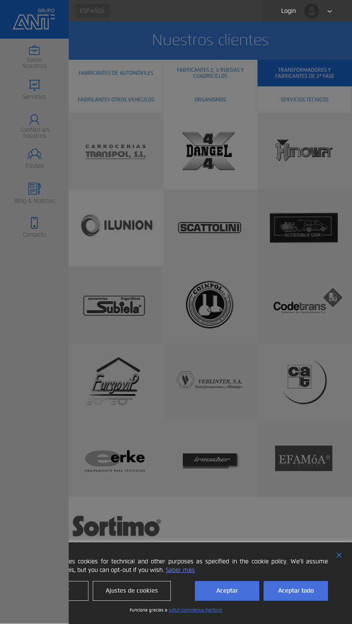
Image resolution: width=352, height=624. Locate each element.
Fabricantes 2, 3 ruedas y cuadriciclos (210, 72)
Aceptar (227, 590)
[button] (34, 90)
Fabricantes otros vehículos (116, 99)
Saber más (180, 570)
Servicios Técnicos (304, 99)
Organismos (210, 99)
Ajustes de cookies (132, 590)
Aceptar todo (296, 590)
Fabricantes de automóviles (116, 72)
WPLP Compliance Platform (195, 610)
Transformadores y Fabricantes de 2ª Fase (304, 72)
